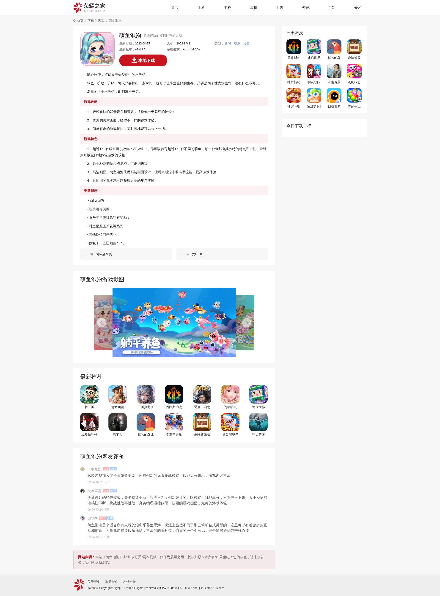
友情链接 (129, 582)
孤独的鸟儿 (146, 434)
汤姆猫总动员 (354, 82)
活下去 (117, 434)
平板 (227, 7)
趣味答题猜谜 (202, 434)
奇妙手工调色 (354, 106)
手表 (280, 7)
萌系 (237, 43)
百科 (332, 7)
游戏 (101, 20)
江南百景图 (334, 82)
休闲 (228, 43)
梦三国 (89, 407)
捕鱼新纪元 (230, 434)
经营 (247, 43)
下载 (91, 20)
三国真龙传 (146, 407)
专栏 (358, 7)
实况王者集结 (174, 434)
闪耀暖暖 (230, 407)
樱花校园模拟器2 (314, 82)
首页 (175, 7)
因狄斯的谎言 (174, 407)
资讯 (306, 7)
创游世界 (334, 106)
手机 (201, 7)
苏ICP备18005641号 (169, 588)
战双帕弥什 (89, 434)
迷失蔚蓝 (258, 434)
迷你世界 (258, 407)
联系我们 (111, 582)
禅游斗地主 (293, 106)
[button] (101, 322)
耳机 (254, 7)
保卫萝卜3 (314, 106)
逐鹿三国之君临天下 (202, 407)
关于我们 (94, 582)
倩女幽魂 (117, 407)
